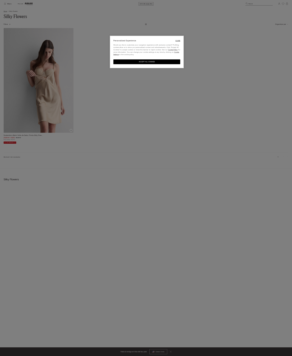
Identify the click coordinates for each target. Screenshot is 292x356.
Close (177, 41)
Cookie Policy (173, 50)
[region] (147, 52)
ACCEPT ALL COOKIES (147, 62)
